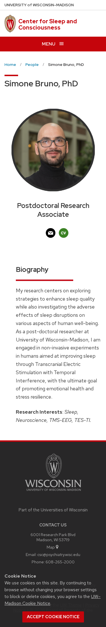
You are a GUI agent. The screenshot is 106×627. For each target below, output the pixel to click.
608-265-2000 (60, 561)
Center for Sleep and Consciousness (47, 24)
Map (51, 547)
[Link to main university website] (53, 492)
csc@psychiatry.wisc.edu (58, 554)
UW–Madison (39, 5)
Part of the (53, 510)
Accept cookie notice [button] (53, 617)
